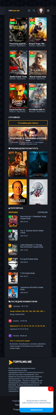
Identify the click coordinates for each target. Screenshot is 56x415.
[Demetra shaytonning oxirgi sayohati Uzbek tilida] (38, 164)
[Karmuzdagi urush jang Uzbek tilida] (17, 164)
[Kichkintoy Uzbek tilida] (17, 192)
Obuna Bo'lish (36, 410)
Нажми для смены (29, 123)
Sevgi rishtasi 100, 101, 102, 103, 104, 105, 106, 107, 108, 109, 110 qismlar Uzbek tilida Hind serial (28, 311)
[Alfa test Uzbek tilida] (38, 192)
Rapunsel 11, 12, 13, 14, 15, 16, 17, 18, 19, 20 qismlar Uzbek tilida (28, 326)
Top (14, 11)
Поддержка (18, 409)
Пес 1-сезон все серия (20, 341)
